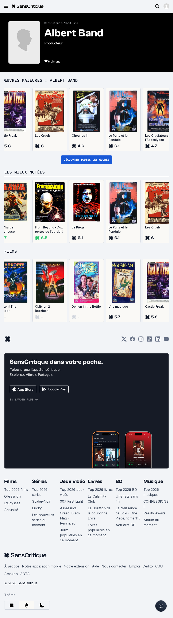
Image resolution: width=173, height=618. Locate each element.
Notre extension (76, 566)
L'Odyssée (12, 503)
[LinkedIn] (157, 340)
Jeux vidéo (72, 481)
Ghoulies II (80, 135)
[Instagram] (140, 340)
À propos (11, 566)
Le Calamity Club (97, 498)
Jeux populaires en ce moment (71, 535)
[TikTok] (149, 340)
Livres (95, 481)
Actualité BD (125, 525)
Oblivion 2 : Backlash (43, 308)
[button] (166, 6)
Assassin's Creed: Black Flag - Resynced (70, 515)
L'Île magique (118, 306)
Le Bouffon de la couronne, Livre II (99, 513)
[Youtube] (166, 340)
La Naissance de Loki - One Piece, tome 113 (128, 513)
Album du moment (151, 522)
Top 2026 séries (39, 492)
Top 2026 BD (126, 489)
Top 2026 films (16, 489)
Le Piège (78, 227)
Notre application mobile (41, 566)
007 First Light (71, 501)
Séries (39, 481)
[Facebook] (132, 340)
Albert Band (71, 23)
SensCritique (52, 23)
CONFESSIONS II (156, 504)
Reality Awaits (154, 513)
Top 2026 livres (100, 489)
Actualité (11, 510)
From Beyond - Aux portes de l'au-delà (49, 229)
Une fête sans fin (127, 498)
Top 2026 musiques (151, 492)
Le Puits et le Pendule (118, 137)
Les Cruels (43, 135)
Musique (153, 481)
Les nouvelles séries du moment (43, 520)
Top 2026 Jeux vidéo (72, 492)
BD (119, 481)
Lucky (37, 508)
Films (10, 481)
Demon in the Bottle (86, 306)
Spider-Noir (41, 501)
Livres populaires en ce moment (99, 530)
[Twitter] (124, 340)
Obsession (12, 496)
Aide (95, 566)
